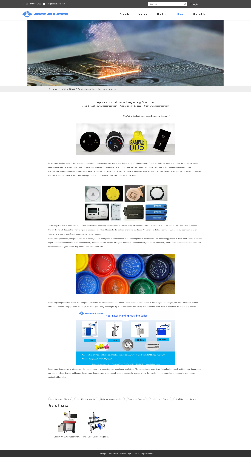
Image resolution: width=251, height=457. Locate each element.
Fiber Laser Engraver (136, 399)
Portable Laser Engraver (160, 399)
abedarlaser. (56, 3)
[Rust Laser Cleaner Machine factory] (125, 53)
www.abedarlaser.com (159, 106)
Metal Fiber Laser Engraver (186, 399)
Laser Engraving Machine (60, 399)
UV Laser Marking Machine (111, 399)
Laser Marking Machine (86, 399)
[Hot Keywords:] (185, 4)
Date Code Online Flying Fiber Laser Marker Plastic (96, 437)
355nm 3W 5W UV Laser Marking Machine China (67, 437)
